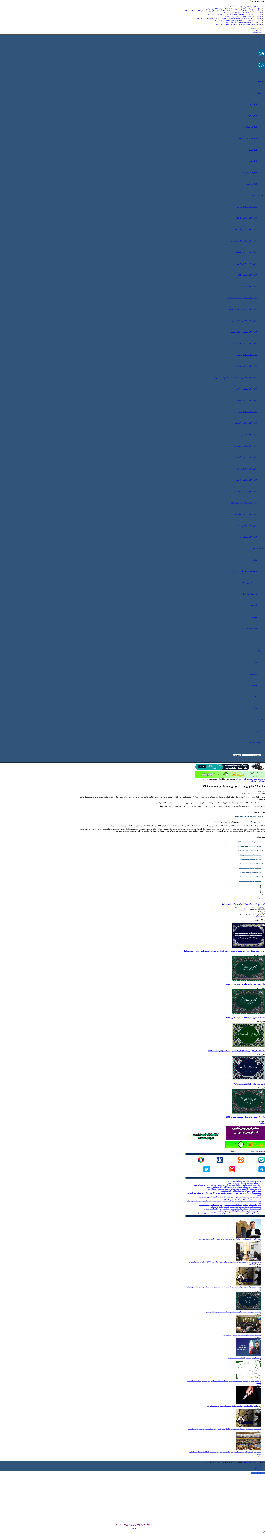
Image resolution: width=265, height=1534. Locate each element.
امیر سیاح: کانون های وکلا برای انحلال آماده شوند (244, 6)
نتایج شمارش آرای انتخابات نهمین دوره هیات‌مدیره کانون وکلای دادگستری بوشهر (233, 8)
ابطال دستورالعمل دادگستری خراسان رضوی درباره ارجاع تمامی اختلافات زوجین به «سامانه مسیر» (227, 1185)
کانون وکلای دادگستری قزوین (246, 400)
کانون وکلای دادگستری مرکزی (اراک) (244, 503)
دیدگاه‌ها (262, 1123)
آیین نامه (254, 605)
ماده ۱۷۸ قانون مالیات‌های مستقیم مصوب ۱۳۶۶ (249, 841)
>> (260, 900)
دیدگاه (259, 651)
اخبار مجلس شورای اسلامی (247, 138)
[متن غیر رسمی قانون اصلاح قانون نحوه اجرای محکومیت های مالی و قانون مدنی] (248, 1310)
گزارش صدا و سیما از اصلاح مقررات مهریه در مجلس (243, 16)
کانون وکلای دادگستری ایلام (247, 275)
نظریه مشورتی (251, 628)
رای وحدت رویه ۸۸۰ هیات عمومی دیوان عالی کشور (243, 22)
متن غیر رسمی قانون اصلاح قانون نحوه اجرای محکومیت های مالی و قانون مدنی (233, 14)
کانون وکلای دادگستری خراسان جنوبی (244, 321)
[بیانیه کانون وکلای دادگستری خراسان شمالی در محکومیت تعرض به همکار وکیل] (248, 1404)
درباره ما (258, 719)
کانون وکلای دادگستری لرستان (246, 480)
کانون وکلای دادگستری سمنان (246, 366)
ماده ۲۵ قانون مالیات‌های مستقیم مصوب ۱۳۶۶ (250, 881)
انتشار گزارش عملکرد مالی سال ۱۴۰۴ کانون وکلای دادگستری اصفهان (237, 20)
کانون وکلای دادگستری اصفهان (246, 252)
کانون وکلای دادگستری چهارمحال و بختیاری (242, 298)
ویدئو (255, 708)
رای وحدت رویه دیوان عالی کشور (245, 582)
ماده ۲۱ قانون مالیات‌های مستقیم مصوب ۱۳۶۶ (250, 872)
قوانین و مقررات (255, 548)
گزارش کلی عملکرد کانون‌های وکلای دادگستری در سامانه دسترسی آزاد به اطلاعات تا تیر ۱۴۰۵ (228, 18)
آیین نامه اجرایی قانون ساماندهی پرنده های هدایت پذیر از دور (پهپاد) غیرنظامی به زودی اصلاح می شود (226, 1213)
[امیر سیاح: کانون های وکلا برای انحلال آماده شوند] (248, 1356)
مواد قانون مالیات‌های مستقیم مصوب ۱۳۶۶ (250, 907)
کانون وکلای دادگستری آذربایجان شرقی (243, 229)
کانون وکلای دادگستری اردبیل (247, 218)
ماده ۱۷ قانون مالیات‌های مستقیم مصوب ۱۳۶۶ (250, 863)
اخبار (259, 93)
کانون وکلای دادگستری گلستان (246, 457)
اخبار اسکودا (252, 115)
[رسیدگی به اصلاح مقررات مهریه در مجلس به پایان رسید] (248, 1333)
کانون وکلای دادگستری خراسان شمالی (243, 332)
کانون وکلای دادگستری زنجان (247, 355)
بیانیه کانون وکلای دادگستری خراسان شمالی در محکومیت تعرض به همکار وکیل (234, 1189)
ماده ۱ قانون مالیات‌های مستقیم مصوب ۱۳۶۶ (250, 854)
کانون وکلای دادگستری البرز (247, 264)
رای (255, 639)
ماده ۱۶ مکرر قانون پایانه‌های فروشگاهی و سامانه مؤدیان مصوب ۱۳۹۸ (236, 1051)
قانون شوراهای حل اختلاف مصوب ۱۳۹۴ (248, 1084)
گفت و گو (253, 674)
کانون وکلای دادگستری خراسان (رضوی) (243, 309)
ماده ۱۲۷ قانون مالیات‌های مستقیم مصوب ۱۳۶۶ (249, 846)
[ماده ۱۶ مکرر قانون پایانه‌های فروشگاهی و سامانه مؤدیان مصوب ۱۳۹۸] (248, 1047)
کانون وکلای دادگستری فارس (246, 389)
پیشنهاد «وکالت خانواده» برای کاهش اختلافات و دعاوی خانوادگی (239, 1211)
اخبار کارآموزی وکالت (249, 172)
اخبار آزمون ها (252, 161)
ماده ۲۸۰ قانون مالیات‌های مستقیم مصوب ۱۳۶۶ (249, 850)
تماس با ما (257, 731)
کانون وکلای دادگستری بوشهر (246, 286)
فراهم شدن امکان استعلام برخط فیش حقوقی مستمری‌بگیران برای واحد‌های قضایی (232, 1209)
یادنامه (254, 696)
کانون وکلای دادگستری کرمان (246, 434)
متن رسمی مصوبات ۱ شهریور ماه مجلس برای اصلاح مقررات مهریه (238, 24)
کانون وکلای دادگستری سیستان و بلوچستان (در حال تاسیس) (236, 377)
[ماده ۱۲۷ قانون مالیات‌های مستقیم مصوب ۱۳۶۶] (248, 1013)
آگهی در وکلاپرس (255, 742)
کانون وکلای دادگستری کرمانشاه (245, 446)
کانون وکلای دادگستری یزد (248, 537)
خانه (259, 81)
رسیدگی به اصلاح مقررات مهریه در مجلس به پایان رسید (242, 1335)
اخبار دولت (253, 150)
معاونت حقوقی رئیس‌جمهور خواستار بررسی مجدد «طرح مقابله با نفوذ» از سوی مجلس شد (230, 1197)
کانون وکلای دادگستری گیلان (247, 469)
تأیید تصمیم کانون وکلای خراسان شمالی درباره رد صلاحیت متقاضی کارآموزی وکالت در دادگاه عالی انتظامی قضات (221, 10)
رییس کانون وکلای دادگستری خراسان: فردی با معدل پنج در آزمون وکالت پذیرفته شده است (230, 1205)
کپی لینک (242, 909)
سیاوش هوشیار (248, 1462)
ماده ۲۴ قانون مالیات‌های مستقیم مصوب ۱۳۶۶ (250, 876)
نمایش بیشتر (260, 916)
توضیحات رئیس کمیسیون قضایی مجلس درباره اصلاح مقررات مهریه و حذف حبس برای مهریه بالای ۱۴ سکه (224, 1429)
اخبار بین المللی (251, 184)
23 (260, 898)
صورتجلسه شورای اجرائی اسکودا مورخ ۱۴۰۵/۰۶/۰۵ (243, 1181)
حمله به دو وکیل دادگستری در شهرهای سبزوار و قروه (242, 12)
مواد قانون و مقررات (243, 779)
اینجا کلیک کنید (132, 1528)
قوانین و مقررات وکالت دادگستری (245, 571)
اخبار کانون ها (256, 195)
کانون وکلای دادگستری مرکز (247, 207)
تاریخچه (254, 685)
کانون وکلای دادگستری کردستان (246, 423)
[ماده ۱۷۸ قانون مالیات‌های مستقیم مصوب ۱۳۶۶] (248, 980)
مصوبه (254, 617)
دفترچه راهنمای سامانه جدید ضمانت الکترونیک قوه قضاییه (241, 1191)
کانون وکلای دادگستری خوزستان (245, 343)
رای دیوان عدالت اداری (249, 594)
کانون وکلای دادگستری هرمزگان (245, 514)
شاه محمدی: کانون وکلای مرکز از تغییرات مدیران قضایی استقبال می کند (236, 1207)
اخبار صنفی (253, 104)
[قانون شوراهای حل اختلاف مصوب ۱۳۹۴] (248, 1080)
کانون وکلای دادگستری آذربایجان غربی (244, 241)
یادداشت (254, 662)
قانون (255, 560)
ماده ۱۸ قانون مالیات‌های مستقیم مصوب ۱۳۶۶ (250, 868)
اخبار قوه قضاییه (251, 127)
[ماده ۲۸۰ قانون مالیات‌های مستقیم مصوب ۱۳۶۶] (248, 1113)
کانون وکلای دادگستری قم (248, 412)
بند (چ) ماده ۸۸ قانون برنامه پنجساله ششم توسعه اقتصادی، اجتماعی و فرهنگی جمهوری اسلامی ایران (224, 951)
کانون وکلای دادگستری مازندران (246, 491)
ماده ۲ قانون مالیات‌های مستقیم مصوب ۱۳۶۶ (250, 859)
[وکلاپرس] (261, 56)
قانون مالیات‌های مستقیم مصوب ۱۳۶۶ (247, 816)
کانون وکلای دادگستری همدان (246, 526)
